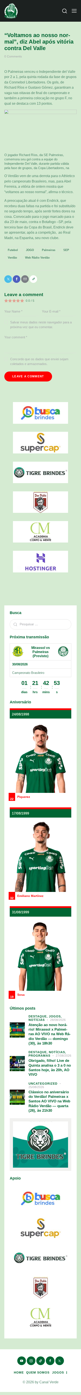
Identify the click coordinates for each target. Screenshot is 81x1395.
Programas (39, 1055)
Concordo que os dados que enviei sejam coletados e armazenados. (39, 361)
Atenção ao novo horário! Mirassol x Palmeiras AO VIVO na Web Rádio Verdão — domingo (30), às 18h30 (50, 1034)
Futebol (13, 250)
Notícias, (57, 1052)
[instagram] (31, 1360)
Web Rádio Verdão (37, 257)
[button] (74, 10)
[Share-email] (25, 279)
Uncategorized (43, 1083)
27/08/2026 (63, 1055)
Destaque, (39, 1016)
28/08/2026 (58, 1020)
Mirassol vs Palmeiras (40, 650)
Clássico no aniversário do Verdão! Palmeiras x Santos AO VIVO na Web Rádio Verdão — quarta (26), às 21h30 (49, 1101)
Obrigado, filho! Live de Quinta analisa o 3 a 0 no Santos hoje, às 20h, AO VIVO (50, 1068)
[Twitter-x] (8, 279)
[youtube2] (21, 1360)
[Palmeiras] (63, 651)
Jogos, (55, 1016)
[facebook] (50, 1360)
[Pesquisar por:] (40, 624)
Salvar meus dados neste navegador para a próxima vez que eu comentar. (41, 324)
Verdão (12, 257)
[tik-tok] (40, 1360)
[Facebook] (16, 279)
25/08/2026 (36, 1087)
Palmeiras (48, 250)
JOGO (30, 250)
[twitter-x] (59, 1360)
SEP (66, 250)
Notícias (37, 1020)
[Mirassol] (18, 651)
